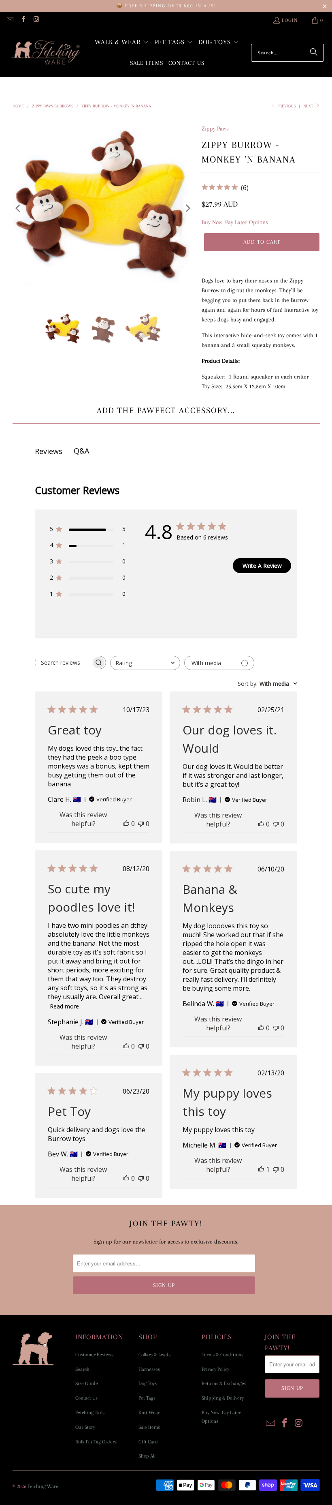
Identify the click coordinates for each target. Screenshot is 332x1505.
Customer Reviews (94, 1354)
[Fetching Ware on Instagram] (36, 20)
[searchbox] (63, 663)
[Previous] (18, 208)
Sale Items (149, 1427)
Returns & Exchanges (224, 1383)
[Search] (314, 53)
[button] (122, 42)
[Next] (187, 208)
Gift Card (148, 1442)
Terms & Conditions (222, 1354)
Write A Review (262, 565)
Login (290, 20)
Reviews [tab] (48, 451)
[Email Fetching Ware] (9, 20)
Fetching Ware (43, 1486)
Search (82, 1369)
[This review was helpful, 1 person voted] (261, 1169)
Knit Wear (149, 1412)
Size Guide (86, 1383)
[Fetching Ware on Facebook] (22, 20)
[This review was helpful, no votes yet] (126, 823)
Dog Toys (147, 1383)
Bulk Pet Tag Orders (96, 1442)
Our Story (85, 1427)
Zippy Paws (215, 128)
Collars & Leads (154, 1354)
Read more (64, 1006)
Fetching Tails (89, 1412)
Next (309, 106)
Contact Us (86, 1398)
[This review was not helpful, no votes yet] (141, 823)
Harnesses (149, 1369)
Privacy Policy (215, 1369)
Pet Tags (146, 1398)
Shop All (146, 1456)
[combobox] (145, 663)
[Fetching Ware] (45, 53)
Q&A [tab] (81, 451)
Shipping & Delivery (223, 1398)
